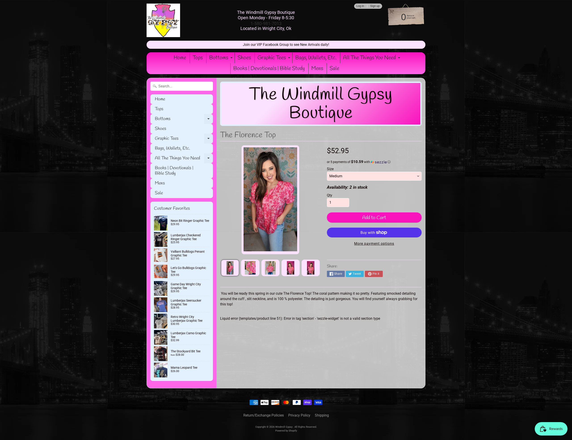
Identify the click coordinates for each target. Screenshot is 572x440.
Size (330, 169)
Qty (329, 195)
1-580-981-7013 (266, 23)
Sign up (375, 6)
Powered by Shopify (286, 430)
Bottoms (221, 58)
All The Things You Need (372, 58)
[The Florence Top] (230, 268)
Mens (317, 68)
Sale (334, 68)
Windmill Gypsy (284, 426)
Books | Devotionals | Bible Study (269, 68)
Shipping (322, 415)
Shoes (244, 57)
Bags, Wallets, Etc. (315, 57)
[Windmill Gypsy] (163, 20)
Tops (198, 57)
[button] (374, 162)
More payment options (374, 243)
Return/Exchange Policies (263, 415)
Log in (360, 6)
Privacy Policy (299, 415)
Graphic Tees (274, 58)
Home (180, 57)
